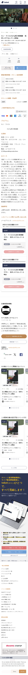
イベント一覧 (22, 560)
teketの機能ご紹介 (5, 599)
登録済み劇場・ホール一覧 (7, 609)
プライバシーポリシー (6, 622)
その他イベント (13, 32)
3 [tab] (16, 28)
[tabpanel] (14, 16)
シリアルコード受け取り (7, 583)
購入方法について (22, 111)
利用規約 (3, 620)
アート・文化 (4, 32)
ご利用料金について (6, 597)
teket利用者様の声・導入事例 (8, 604)
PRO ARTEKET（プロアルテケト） (10, 581)
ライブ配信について (6, 601)
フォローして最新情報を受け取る (14, 336)
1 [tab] (11, 28)
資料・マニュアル (5, 606)
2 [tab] (13, 28)
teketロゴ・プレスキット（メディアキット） (12, 611)
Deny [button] (14, 671)
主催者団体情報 (7, 49)
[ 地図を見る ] (6, 45)
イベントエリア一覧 (6, 573)
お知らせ (3, 635)
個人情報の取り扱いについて (8, 627)
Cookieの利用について (6, 625)
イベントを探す (5, 568)
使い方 (3, 576)
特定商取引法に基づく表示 (7, 630)
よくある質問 (4, 578)
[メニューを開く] (25, 2)
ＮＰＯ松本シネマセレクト (9, 318)
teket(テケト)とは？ (6, 592)
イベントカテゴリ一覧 (6, 571)
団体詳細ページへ (14, 341)
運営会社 (3, 632)
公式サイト (8, 355)
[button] (9, 407)
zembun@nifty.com (18, 220)
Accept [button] (22, 671)
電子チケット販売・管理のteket (9, 560)
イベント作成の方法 (6, 594)
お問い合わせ (4, 637)
